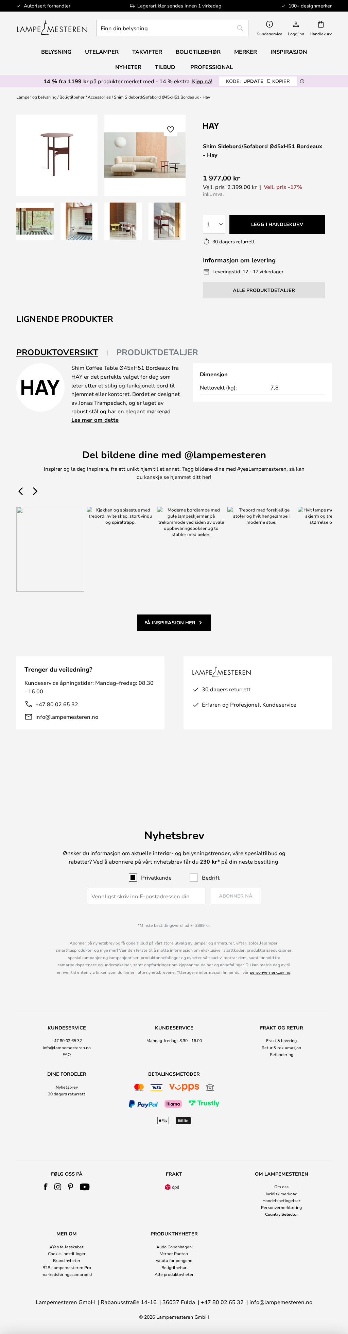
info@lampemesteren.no (66, 716)
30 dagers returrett (66, 1093)
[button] (35, 221)
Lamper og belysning (36, 97)
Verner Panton (174, 1253)
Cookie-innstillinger (67, 1253)
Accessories (99, 97)
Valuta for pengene (174, 1260)
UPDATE (258, 81)
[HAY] (237, 125)
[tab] (62, 352)
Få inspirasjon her (169, 622)
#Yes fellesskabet (67, 1246)
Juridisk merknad (281, 1193)
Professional (211, 67)
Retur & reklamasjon (281, 1047)
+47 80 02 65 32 (56, 704)
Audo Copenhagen (174, 1246)
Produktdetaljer (157, 352)
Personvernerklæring (281, 1207)
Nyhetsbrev (67, 1087)
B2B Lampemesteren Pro (66, 1267)
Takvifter (147, 51)
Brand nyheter (67, 1260)
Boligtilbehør (72, 97)
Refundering (281, 1054)
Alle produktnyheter (174, 1274)
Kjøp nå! (202, 81)
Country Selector (281, 1214)
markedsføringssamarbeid (66, 1274)
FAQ (67, 1054)
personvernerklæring (270, 972)
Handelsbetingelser (281, 1200)
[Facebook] (46, 1186)
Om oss (281, 1186)
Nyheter (128, 67)
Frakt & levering (281, 1040)
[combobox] (172, 28)
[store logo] (52, 28)
